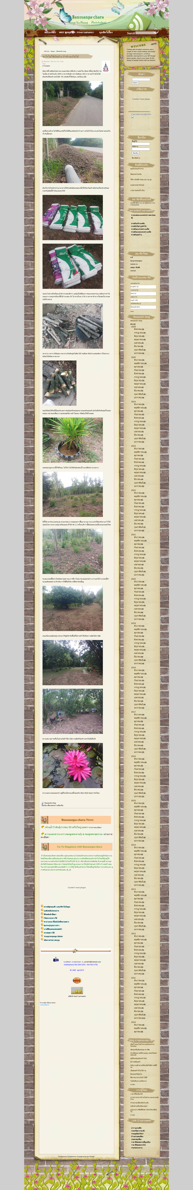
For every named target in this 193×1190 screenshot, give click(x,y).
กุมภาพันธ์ (138, 350)
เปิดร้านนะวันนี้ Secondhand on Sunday (142, 1045)
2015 (133, 800)
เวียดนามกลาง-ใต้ (50, 918)
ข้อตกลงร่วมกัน (136, 174)
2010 (133, 1022)
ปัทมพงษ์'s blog (61, 51)
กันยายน (138, 370)
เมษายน (137, 343)
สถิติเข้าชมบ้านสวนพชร (77, 996)
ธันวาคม (138, 360)
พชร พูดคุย (65, 32)
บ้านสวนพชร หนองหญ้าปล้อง (141, 114)
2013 (133, 889)
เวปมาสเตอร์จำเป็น (137, 190)
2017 (133, 712)
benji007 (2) (134, 286)
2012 (133, 933)
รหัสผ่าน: (135, 146)
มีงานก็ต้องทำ (135, 1062)
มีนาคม (137, 346)
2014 (133, 845)
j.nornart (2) (134, 290)
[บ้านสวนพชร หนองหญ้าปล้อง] (139, 130)
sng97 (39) (134, 300)
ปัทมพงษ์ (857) (135, 307)
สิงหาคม (137, 329)
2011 (133, 978)
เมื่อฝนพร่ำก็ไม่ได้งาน (138, 1071)
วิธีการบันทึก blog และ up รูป (141, 180)
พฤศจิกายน (139, 363)
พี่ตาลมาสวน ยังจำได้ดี (138, 1077)
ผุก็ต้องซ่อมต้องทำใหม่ (138, 1058)
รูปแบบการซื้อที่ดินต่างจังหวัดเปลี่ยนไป (143, 1111)
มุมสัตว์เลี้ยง (106, 32)
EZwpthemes (72, 1156)
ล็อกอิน (44, 805)
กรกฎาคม (138, 333)
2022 (133, 490)
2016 (133, 756)
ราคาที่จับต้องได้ (136, 1094)
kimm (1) (133, 293)
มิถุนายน (138, 336)
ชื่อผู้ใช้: (135, 141)
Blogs (53, 51)
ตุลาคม (137, 367)
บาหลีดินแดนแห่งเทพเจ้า (53, 929)
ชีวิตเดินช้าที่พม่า (50, 914)
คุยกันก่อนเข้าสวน (137, 169)
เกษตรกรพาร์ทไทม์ (137, 185)
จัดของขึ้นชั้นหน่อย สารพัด (140, 1050)
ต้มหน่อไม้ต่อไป (136, 1074)
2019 (133, 623)
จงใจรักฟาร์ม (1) (136, 303)
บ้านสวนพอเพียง (137, 1136)
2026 (133, 327)
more (132, 311)
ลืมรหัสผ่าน (136, 158)
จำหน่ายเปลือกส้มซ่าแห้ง (139, 1103)
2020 (133, 579)
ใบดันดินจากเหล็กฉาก (138, 1081)
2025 (133, 357)
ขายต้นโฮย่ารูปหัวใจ (138, 226)
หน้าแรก (49, 32)
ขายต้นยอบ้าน (136, 235)
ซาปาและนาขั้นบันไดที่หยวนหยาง (56, 922)
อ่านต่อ (132, 1084)
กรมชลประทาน (136, 1148)
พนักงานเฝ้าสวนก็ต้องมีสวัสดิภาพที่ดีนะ (143, 1066)
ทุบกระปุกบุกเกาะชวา (51, 925)
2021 (133, 534)
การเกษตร (46, 66)
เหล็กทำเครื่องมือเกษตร (138, 1106)
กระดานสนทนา (85, 32)
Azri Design (91, 1156)
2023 (133, 446)
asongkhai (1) (135, 283)
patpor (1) (134, 297)
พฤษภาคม (138, 339)
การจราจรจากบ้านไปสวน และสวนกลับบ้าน (144, 1098)
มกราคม (138, 353)
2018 (133, 667)
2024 (133, 401)
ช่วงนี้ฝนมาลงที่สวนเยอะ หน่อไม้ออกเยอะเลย (143, 1054)
